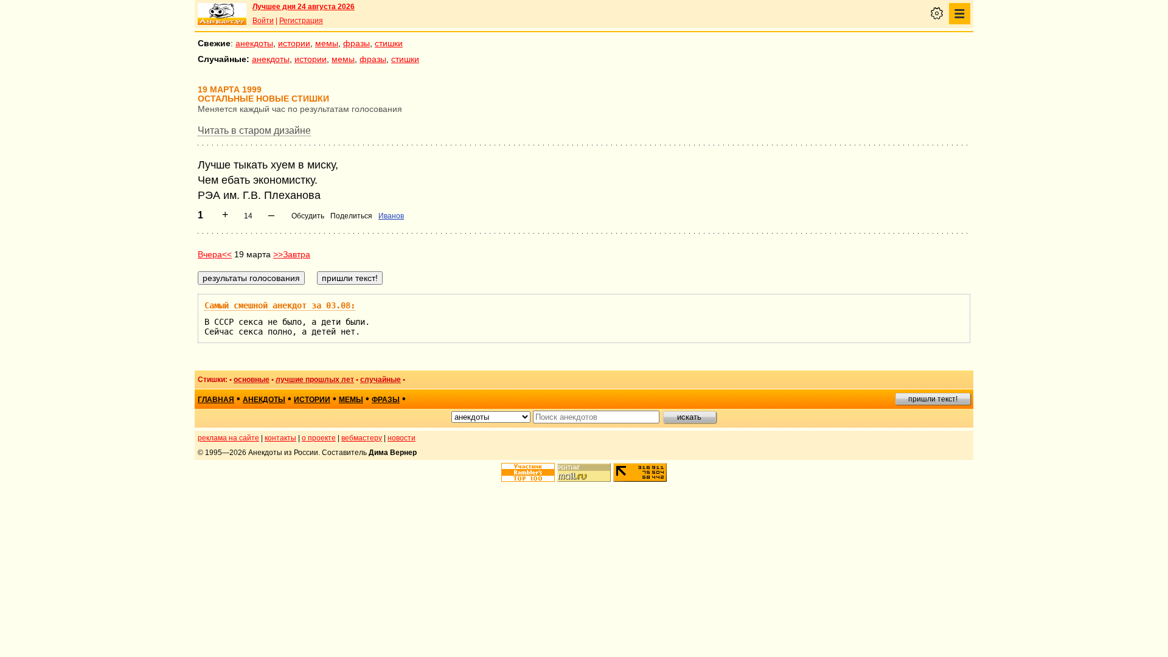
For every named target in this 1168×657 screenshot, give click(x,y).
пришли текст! (933, 399)
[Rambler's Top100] (528, 472)
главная (216, 399)
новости (401, 438)
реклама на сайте (228, 438)
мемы (326, 43)
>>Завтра (291, 254)
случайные (380, 379)
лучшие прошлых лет (315, 379)
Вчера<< (215, 254)
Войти (263, 20)
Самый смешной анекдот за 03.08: (279, 305)
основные (251, 379)
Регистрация (301, 20)
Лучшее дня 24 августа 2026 (303, 6)
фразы (356, 43)
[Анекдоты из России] (222, 14)
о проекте (319, 438)
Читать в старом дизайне (254, 130)
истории (294, 43)
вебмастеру (361, 438)
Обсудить (307, 216)
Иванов (391, 216)
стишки (389, 43)
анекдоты (254, 43)
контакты (280, 438)
